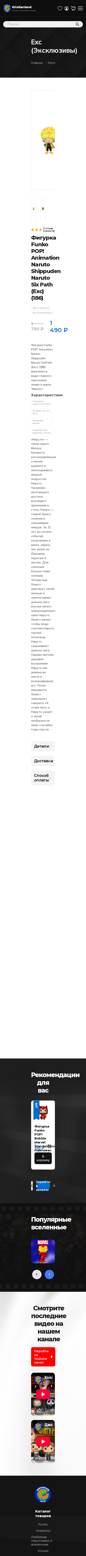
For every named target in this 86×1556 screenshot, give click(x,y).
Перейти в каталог (43, 1185)
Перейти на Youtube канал (41, 1356)
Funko (43, 1524)
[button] (49, 1146)
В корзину (43, 1158)
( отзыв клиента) (49, 229)
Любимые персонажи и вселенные (41, 1540)
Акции (43, 1551)
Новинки (43, 1531)
